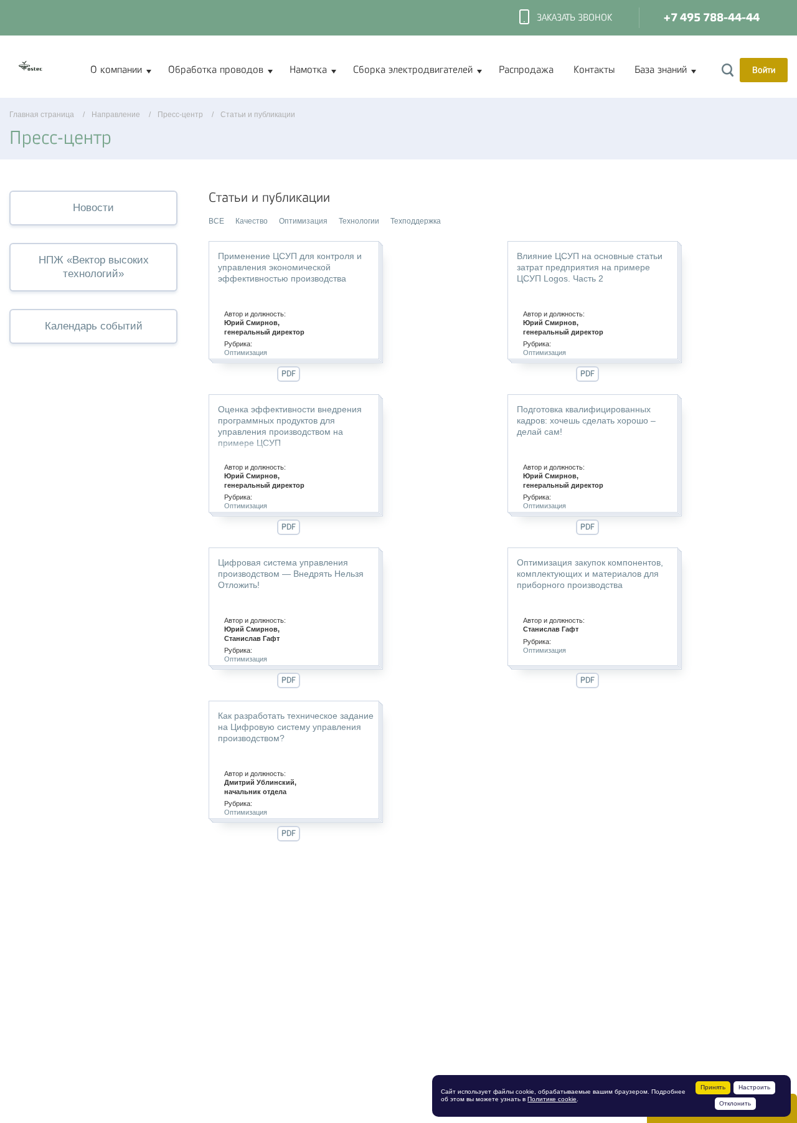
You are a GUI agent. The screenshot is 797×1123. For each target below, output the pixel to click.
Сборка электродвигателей (413, 69)
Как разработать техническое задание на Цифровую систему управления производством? (296, 727)
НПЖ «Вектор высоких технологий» (94, 267)
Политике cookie (552, 1099)
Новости (93, 208)
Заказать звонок (574, 17)
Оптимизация (303, 221)
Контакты (594, 69)
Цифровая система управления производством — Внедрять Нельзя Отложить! (291, 573)
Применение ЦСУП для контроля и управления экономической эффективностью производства (290, 267)
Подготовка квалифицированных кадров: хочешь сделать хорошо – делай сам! (586, 420)
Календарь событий (94, 326)
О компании (116, 69)
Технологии (359, 221)
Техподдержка (415, 221)
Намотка (308, 69)
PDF (288, 373)
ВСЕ (216, 221)
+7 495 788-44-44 (712, 17)
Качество (251, 221)
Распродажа (526, 69)
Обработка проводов (215, 69)
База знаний (660, 69)
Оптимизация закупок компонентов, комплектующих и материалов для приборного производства (590, 573)
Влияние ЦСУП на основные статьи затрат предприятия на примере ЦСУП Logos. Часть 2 (590, 267)
